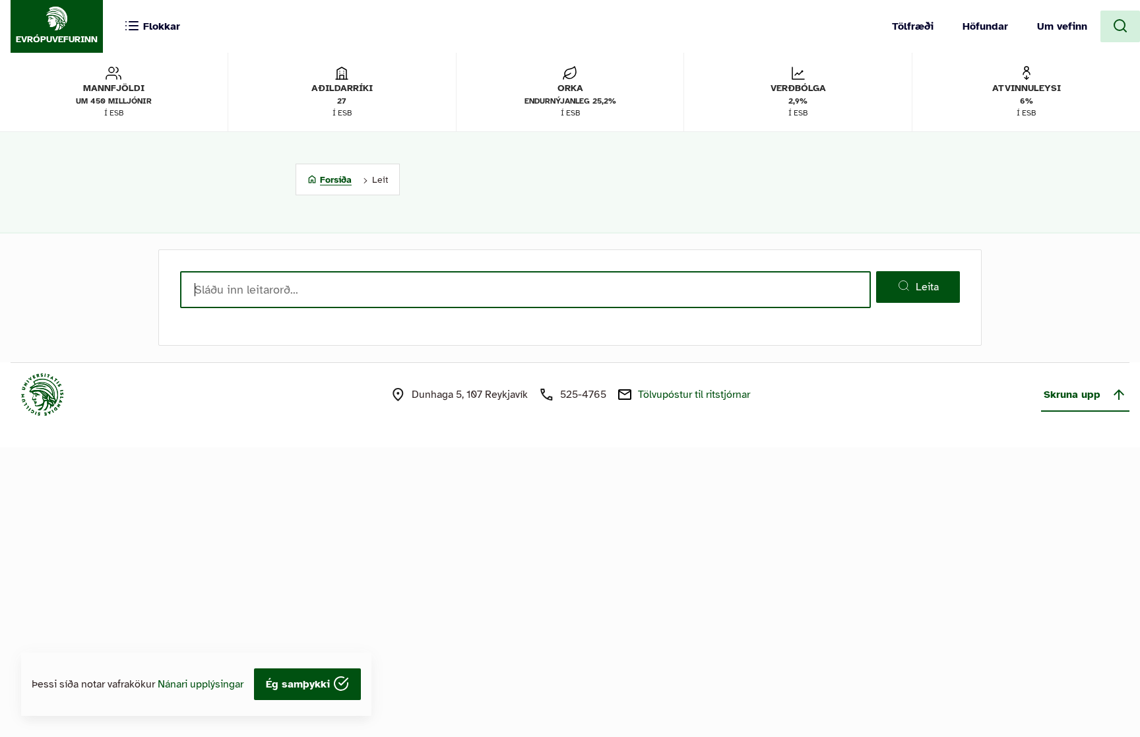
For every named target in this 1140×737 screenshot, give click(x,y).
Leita (927, 287)
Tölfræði (913, 26)
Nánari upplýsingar (200, 684)
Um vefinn (1062, 26)
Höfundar (985, 26)
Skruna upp (1072, 394)
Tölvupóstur (694, 394)
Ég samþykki (299, 684)
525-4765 (583, 394)
